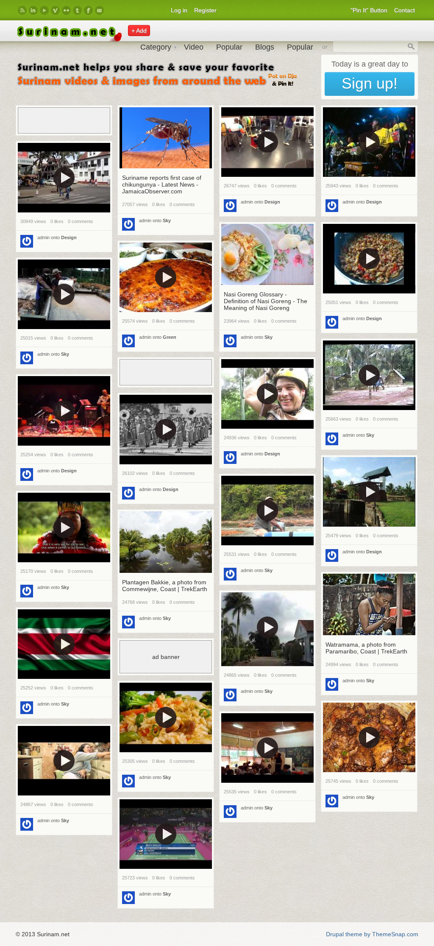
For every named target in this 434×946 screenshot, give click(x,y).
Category (155, 47)
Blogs (264, 47)
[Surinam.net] (69, 39)
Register (205, 10)
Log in (179, 10)
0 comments (182, 204)
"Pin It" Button (369, 10)
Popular (229, 47)
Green (169, 337)
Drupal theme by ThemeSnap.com (372, 934)
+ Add (139, 30)
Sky (167, 220)
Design (272, 201)
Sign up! (370, 83)
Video (193, 47)
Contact (404, 10)
